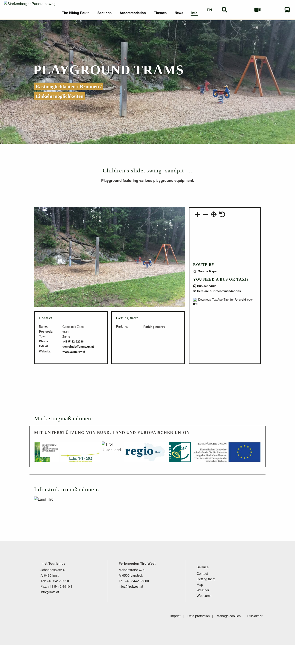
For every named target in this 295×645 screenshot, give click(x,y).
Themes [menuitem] (160, 12)
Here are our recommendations (218, 291)
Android (240, 299)
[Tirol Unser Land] (112, 454)
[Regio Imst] (145, 454)
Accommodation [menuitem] (133, 12)
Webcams (204, 595)
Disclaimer (255, 615)
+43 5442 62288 (73, 341)
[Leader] (179, 454)
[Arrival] (287, 10)
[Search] (224, 10)
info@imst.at (50, 591)
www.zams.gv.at (73, 351)
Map (200, 584)
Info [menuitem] (194, 12)
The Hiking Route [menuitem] (75, 12)
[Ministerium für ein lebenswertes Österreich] (46, 454)
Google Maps (207, 271)
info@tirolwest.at (131, 586)
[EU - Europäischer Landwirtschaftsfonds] (227, 454)
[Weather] (242, 10)
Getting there (206, 578)
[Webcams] (257, 10)
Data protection (198, 615)
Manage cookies (229, 615)
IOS (195, 304)
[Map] (272, 10)
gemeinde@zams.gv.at (78, 346)
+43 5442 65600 (137, 580)
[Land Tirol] (60, 507)
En (209, 9)
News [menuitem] (179, 12)
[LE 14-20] (80, 454)
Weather (203, 589)
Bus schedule (206, 286)
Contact (202, 573)
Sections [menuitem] (104, 12)
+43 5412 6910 (58, 580)
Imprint (175, 615)
